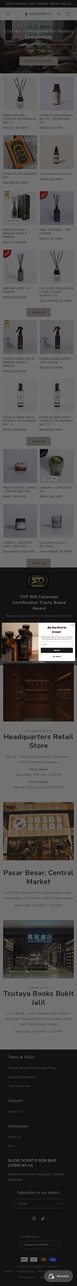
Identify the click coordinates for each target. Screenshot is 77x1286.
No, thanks (57, 656)
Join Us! (57, 650)
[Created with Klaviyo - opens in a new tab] (38, 662)
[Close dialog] (72, 625)
